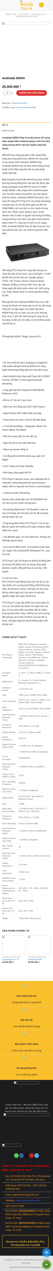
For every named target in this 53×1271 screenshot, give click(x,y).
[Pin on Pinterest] (20, 114)
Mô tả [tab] (5, 125)
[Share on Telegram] (25, 114)
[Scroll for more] (26, 1249)
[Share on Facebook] (9, 114)
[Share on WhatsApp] (4, 114)
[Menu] (4, 4)
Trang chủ (10, 14)
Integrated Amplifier (27, 16)
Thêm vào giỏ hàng (31, 93)
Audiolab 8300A (35, 959)
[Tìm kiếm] (48, 5)
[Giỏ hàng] (41, 5)
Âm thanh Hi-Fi (38, 14)
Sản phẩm (24, 14)
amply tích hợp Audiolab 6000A (23, 107)
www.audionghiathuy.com (28, 1200)
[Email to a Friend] (15, 114)
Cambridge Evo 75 (10, 959)
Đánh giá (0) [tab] (8, 131)
